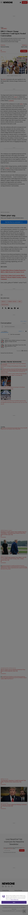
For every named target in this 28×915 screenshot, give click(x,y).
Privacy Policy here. (15, 899)
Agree (14, 902)
